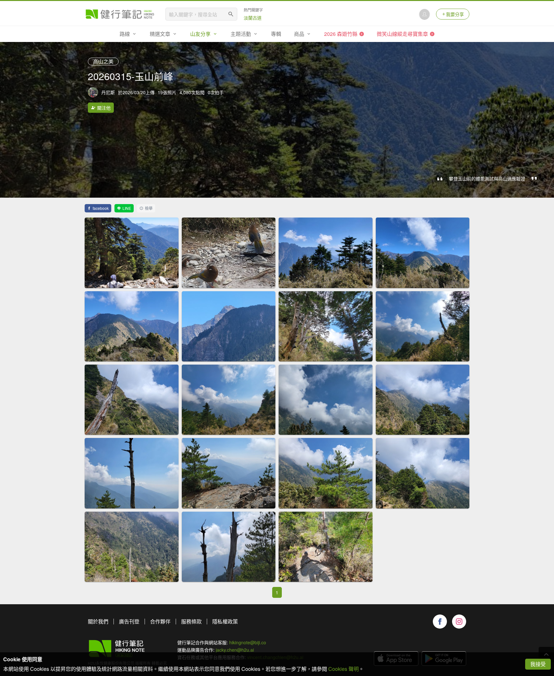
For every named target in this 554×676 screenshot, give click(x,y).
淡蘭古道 (253, 17)
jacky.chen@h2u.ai (235, 650)
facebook (101, 208)
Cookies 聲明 (343, 668)
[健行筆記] (120, 14)
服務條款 (191, 621)
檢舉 (149, 208)
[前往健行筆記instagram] (459, 621)
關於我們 (98, 621)
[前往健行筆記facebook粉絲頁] (440, 621)
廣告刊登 (129, 621)
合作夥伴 (160, 621)
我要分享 (455, 14)
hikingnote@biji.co (247, 642)
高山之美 (103, 61)
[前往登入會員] (424, 14)
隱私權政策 (225, 621)
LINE (126, 208)
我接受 (538, 664)
